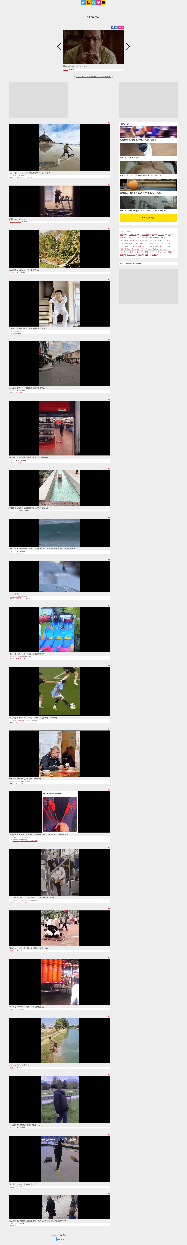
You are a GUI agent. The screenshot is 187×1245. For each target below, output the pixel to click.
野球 (154, 237)
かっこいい (13, 175)
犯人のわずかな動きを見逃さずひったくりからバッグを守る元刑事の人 (37, 1221)
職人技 (11, 1009)
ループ (162, 249)
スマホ (15, 902)
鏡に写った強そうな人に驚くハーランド (25, 779)
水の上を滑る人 (15, 594)
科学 (131, 252)
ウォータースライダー (19, 658)
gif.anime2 (93, 17)
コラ (147, 246)
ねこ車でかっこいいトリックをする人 (24, 270)
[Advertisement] (38, 100)
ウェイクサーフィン (18, 598)
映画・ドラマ (144, 249)
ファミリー (163, 246)
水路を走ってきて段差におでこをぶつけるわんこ (29, 508)
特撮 (146, 252)
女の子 (122, 243)
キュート (18, 900)
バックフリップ (17, 333)
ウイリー (15, 392)
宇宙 (139, 255)
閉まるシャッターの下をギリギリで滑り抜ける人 (29, 457)
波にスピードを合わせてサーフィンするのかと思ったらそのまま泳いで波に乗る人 (42, 548)
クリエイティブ (140, 240)
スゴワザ (12, 272)
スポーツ (18, 222)
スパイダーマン (23, 839)
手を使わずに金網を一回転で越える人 (24, 1125)
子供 (147, 237)
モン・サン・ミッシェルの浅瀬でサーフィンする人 (29, 173)
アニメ (164, 240)
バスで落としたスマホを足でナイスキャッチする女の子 (31, 898)
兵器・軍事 (124, 249)
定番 (121, 255)
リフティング (24, 902)
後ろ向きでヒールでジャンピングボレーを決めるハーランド (33, 718)
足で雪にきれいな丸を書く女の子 (22, 1184)
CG (153, 252)
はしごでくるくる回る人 (19, 1065)
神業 (169, 252)
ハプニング (13, 510)
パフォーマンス (125, 240)
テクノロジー (162, 243)
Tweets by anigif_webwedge (130, 263)
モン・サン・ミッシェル (26, 177)
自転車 (20, 392)
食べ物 (139, 252)
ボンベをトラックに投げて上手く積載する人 (27, 1007)
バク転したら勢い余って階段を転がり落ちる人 (28, 328)
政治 (146, 255)
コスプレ (15, 839)
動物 (121, 235)
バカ (11, 837)
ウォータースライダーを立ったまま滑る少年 (27, 654)
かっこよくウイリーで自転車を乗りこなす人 (27, 388)
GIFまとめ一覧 (148, 218)
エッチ (122, 246)
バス (19, 902)
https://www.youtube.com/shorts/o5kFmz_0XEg (25, 841)
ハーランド (21, 722)
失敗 (11, 331)
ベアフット (27, 598)
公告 (154, 246)
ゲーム (131, 246)
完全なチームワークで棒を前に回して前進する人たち (30, 948)
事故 (151, 243)
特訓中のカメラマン (17, 219)
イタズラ (132, 243)
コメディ (123, 252)
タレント (143, 243)
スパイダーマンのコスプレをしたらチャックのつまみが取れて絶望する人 (38, 834)
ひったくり (16, 1225)
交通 (129, 237)
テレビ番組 (154, 240)
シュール (65, 70)
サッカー (15, 722)
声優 (139, 246)
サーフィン (16, 177)
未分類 (154, 255)
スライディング (17, 462)
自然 (154, 249)
